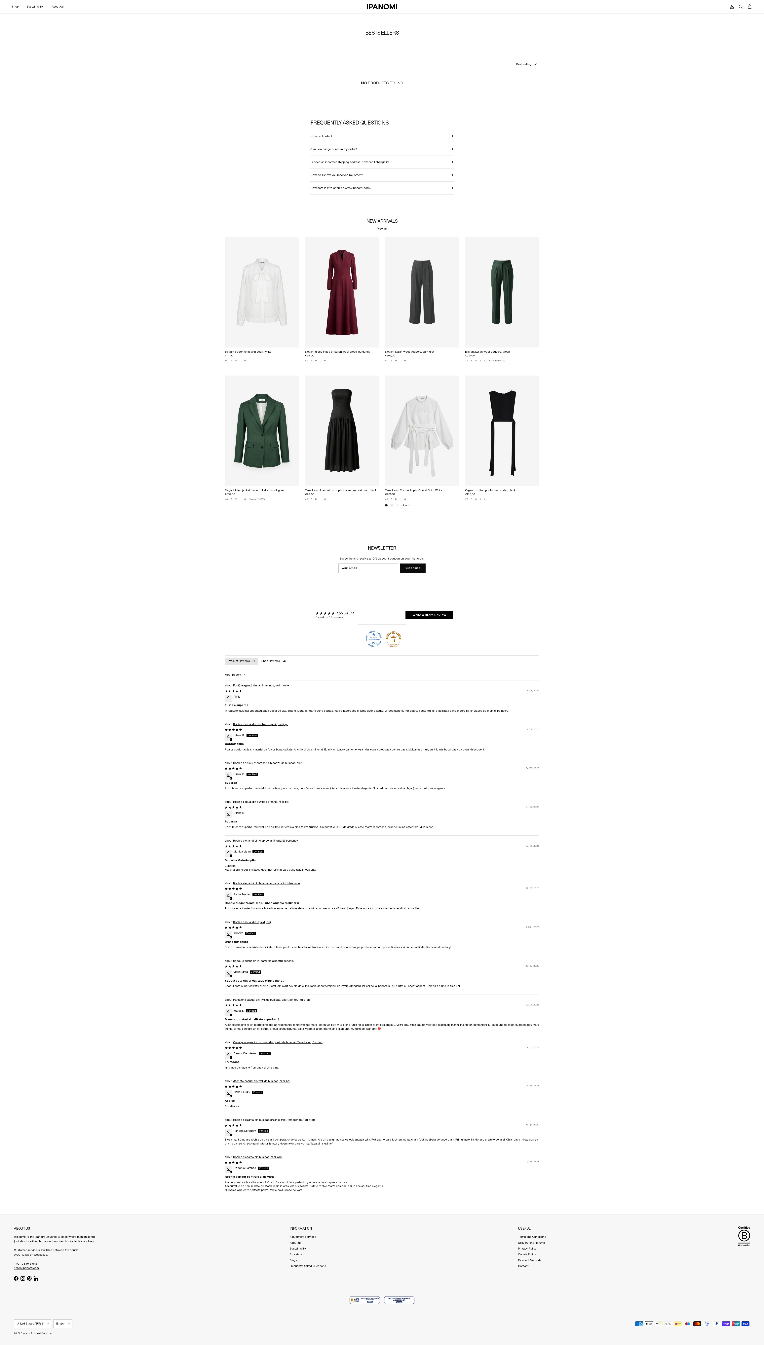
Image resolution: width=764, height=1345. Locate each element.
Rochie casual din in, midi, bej (252, 922)
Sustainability (35, 6)
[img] (335, 613)
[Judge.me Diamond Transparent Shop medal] (374, 639)
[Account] (731, 6)
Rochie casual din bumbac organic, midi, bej (261, 802)
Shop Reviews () (273, 661)
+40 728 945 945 (26, 1263)
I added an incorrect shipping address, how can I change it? (350, 162)
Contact (523, 1266)
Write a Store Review (429, 615)
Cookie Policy (527, 1254)
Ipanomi (26, 1333)
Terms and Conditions (532, 1237)
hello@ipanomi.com (26, 1268)
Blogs (293, 1260)
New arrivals (382, 221)
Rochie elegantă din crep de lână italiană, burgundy (265, 840)
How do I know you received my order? (336, 175)
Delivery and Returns (531, 1243)
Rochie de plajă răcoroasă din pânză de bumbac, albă (267, 763)
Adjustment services (303, 1237)
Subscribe (412, 568)
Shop (15, 6)
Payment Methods (529, 1260)
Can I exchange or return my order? (333, 149)
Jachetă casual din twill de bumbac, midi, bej (261, 1081)
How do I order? (321, 136)
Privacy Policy (527, 1248)
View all (382, 228)
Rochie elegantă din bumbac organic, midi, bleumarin (266, 883)
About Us (58, 6)
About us (295, 1243)
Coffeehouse (45, 1333)
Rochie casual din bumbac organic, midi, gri (260, 724)
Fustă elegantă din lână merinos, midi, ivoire (261, 685)
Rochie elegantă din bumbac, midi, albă (258, 1157)
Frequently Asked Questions (308, 1266)
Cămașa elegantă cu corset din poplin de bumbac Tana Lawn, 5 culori (278, 1042)
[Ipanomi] (382, 6)
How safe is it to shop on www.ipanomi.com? (340, 188)
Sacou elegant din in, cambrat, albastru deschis (263, 961)
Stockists (296, 1254)
